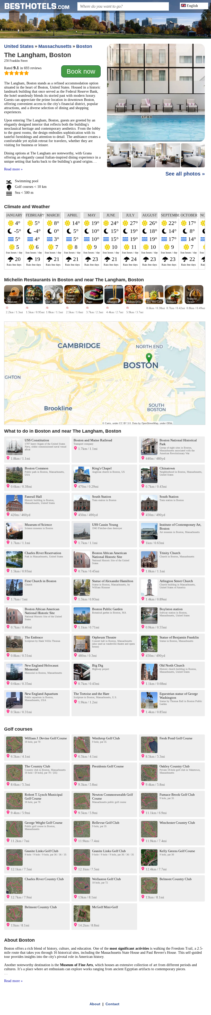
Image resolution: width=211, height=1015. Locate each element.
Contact (112, 1004)
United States (19, 46)
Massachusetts (55, 46)
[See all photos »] (156, 106)
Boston (84, 46)
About (95, 1004)
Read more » (13, 169)
